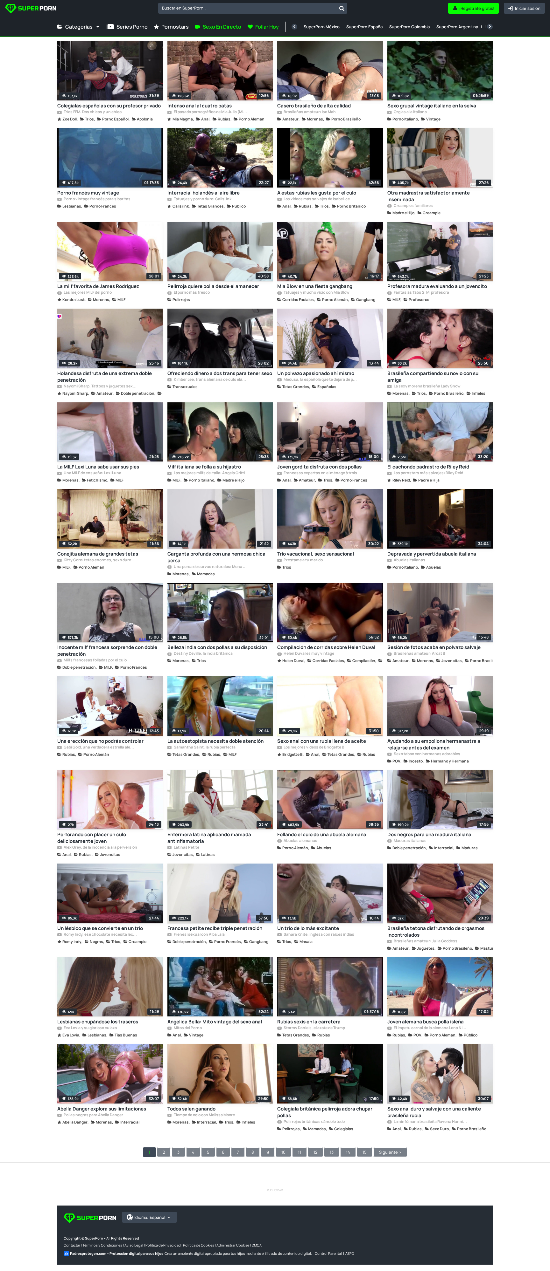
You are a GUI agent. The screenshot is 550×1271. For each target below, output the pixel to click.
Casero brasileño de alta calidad (314, 105)
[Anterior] (294, 27)
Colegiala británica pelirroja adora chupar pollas (324, 1112)
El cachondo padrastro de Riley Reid (428, 466)
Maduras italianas (410, 841)
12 (315, 1152)
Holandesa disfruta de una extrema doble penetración (104, 376)
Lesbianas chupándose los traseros (97, 1021)
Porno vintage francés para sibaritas (96, 199)
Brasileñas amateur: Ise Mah (309, 112)
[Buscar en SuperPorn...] (341, 8)
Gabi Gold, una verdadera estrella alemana (100, 747)
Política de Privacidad (163, 1245)
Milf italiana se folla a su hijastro (204, 466)
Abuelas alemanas (300, 841)
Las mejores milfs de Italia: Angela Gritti (209, 473)
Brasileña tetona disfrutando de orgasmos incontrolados (435, 931)
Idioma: (149, 1217)
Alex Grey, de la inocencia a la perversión (100, 847)
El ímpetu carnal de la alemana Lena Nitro (430, 1028)
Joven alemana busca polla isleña (425, 1021)
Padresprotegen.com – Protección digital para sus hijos (116, 1253)
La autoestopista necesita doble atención (215, 741)
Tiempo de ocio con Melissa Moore (204, 1115)
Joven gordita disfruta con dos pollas (319, 466)
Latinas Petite (186, 847)
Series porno (132, 26)
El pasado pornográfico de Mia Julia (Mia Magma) (210, 112)
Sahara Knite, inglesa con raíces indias (318, 935)
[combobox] (252, 8)
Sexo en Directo (222, 26)
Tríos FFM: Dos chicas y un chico (92, 112)
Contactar (72, 1245)
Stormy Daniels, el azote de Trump (314, 1028)
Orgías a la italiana (410, 112)
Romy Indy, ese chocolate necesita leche (100, 935)
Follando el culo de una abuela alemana (321, 834)
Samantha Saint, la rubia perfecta (204, 747)
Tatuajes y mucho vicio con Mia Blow (316, 292)
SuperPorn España (364, 27)
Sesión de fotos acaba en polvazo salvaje (434, 647)
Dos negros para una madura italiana (429, 834)
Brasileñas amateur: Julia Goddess (425, 941)
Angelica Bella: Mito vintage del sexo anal (214, 1021)
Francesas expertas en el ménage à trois (320, 473)
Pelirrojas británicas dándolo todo (314, 1122)
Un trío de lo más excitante (308, 928)
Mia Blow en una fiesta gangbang (314, 286)
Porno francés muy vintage (88, 192)
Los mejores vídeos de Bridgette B (313, 747)
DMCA (257, 1245)
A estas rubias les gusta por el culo (316, 192)
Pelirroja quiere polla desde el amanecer (213, 286)
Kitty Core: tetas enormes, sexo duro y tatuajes (100, 560)
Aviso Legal (133, 1245)
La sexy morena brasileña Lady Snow (427, 386)
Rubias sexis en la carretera (309, 1021)
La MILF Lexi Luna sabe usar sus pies (98, 466)
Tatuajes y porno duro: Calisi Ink (202, 199)
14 (348, 1152)
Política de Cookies (198, 1245)
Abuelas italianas (409, 560)
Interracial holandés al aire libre (203, 192)
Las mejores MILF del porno (87, 292)
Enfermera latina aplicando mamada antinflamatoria (209, 837)
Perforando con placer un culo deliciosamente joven (91, 837)
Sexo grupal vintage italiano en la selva (431, 105)
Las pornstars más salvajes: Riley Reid (428, 473)
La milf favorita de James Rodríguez (98, 286)
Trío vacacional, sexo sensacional (315, 553)
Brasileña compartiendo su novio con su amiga (432, 376)
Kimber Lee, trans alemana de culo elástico (210, 380)
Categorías (79, 26)
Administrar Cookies (233, 1245)
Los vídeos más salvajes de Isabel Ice (316, 199)
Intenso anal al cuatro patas (199, 105)
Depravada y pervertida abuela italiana (431, 553)
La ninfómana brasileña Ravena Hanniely (430, 1122)
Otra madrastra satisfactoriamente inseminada (428, 196)
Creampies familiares (413, 206)
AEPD (349, 1253)
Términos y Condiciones (102, 1245)
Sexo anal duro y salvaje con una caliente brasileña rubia (434, 1112)
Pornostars (175, 26)
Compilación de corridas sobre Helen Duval (326, 647)
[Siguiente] (490, 27)
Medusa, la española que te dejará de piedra (320, 380)
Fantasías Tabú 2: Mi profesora (421, 292)
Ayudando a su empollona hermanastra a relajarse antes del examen (433, 744)
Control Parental (328, 1253)
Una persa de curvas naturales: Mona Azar (210, 567)
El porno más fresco (191, 292)
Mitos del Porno (187, 1028)
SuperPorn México (322, 27)
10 (283, 1152)
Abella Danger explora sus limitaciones (101, 1108)
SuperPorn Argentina (457, 27)
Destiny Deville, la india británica (203, 654)
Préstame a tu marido (303, 560)
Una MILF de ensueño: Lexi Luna (92, 473)
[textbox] (247, 8)
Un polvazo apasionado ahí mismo (315, 373)
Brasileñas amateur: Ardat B (419, 654)
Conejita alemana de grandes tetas (97, 553)
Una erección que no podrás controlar (100, 741)
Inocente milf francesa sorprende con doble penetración (107, 650)
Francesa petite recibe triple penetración (214, 928)
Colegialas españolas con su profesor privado (109, 105)
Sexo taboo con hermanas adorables (426, 754)
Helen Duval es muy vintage (308, 654)
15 (365, 1152)
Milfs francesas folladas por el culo (95, 660)
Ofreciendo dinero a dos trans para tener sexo (219, 373)
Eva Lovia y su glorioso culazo (90, 1028)
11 (299, 1152)
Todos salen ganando (191, 1108)
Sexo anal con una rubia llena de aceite (321, 741)
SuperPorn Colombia (409, 27)
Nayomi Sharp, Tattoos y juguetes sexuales (100, 386)
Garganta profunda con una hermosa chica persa (216, 557)
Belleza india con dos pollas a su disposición (217, 647)
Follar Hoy (267, 26)
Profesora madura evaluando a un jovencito (437, 286)
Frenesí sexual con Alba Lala (199, 935)
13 (332, 1152)
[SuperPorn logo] (30, 9)
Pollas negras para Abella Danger (93, 1115)
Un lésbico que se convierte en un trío (100, 928)
